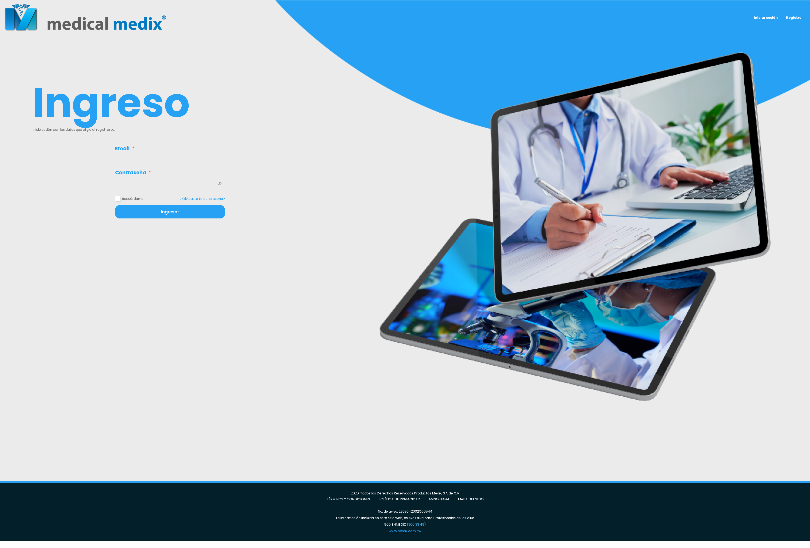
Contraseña (133, 172)
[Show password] (219, 183)
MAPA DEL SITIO (471, 499)
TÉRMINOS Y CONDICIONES (348, 499)
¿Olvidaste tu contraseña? (202, 199)
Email (125, 148)
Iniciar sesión (766, 17)
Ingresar (170, 212)
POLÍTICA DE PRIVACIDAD (399, 499)
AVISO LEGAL (439, 499)
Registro (794, 17)
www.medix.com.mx (405, 531)
